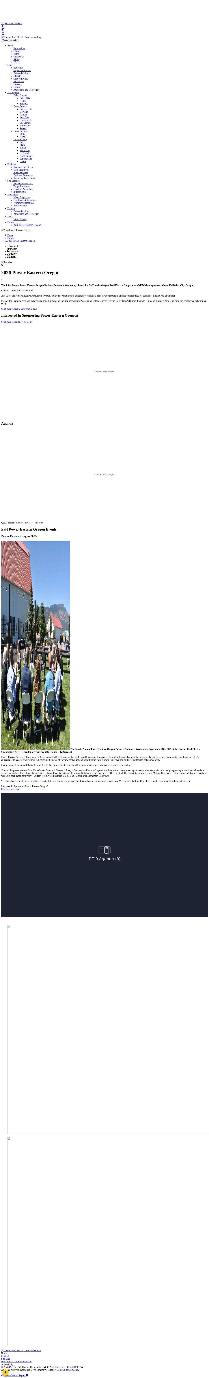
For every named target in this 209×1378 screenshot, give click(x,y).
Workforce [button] (12, 194)
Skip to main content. (11, 23)
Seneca (23, 128)
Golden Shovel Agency (67, 1369)
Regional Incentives (23, 167)
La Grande (25, 153)
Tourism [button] (11, 208)
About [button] (10, 45)
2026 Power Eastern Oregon (27, 225)
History (17, 51)
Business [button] (11, 164)
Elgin (22, 145)
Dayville (24, 111)
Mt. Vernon (25, 123)
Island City (25, 150)
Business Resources (23, 175)
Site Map (5, 1358)
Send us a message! (10, 789)
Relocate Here (20, 205)
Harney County (20, 131)
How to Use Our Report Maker (16, 1361)
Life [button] (9, 65)
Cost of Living (20, 78)
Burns (22, 134)
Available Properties (23, 183)
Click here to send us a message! (17, 322)
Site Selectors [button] (13, 180)
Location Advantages (23, 189)
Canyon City (26, 109)
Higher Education (22, 70)
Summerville (26, 158)
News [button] (10, 216)
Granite (23, 114)
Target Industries (21, 186)
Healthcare (18, 81)
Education (18, 67)
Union (23, 161)
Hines (22, 136)
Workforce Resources (23, 203)
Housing (17, 84)
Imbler (23, 147)
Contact (5, 1356)
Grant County (20, 106)
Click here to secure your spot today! (19, 309)
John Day (24, 117)
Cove (22, 142)
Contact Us (18, 56)
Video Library (20, 219)
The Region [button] (13, 92)
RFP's (16, 59)
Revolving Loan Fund (24, 178)
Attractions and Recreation (26, 89)
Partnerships (19, 48)
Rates (16, 54)
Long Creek (25, 120)
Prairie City (25, 125)
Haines (23, 100)
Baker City (25, 98)
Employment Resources (24, 200)
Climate (17, 76)
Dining (16, 87)
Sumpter (24, 103)
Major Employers (21, 197)
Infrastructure (19, 191)
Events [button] (10, 222)
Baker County (20, 95)
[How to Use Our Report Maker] (27, 1375)
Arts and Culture (21, 73)
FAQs (16, 62)
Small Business (20, 172)
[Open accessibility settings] (5, 1372)
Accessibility (7, 1364)
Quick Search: (8, 522)
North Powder (26, 156)
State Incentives (21, 169)
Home (4, 1353)
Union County (20, 139)
